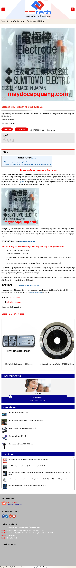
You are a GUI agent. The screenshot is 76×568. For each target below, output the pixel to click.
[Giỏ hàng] (73, 9)
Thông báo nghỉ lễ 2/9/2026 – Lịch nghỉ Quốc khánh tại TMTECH (28, 459)
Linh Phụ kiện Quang (17, 21)
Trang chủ (4, 21)
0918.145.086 (38, 397)
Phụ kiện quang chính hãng (35, 21)
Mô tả (5, 152)
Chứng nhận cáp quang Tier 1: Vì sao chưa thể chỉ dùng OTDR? (28, 485)
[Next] (74, 345)
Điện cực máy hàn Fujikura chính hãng (29, 285)
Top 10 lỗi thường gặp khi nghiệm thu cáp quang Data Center (27, 466)
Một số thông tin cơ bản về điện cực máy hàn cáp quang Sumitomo (28, 164)
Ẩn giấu (33, 158)
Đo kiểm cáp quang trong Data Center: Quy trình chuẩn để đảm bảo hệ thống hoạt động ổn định (38, 479)
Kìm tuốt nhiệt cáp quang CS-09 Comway (19, 364)
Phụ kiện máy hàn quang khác (27, 241)
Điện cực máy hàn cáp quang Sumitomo (16, 162)
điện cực (22, 182)
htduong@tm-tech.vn (38, 401)
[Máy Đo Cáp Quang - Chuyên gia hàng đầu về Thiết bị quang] (38, 7)
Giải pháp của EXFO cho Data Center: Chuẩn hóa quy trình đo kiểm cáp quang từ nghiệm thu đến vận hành (39, 473)
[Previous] (1, 345)
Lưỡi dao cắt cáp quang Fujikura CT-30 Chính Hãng (57, 364)
